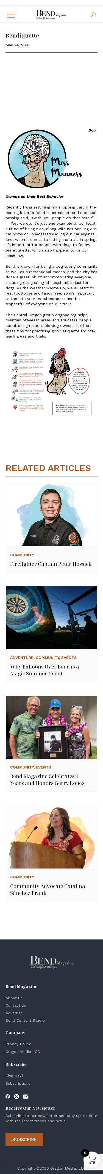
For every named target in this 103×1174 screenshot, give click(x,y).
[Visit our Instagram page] (16, 1096)
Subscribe (24, 1139)
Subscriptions (17, 1083)
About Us (14, 998)
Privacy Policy (18, 1044)
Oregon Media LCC (22, 1051)
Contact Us (15, 1005)
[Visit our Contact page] (26, 1096)
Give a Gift (15, 1075)
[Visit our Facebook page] (7, 1096)
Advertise (14, 1013)
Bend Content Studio (25, 1020)
